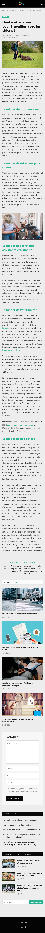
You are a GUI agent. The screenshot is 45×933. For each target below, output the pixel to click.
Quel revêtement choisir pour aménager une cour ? (22, 830)
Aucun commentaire (10, 37)
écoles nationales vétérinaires (20, 425)
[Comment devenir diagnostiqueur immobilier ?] (22, 704)
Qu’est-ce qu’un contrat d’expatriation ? (20, 613)
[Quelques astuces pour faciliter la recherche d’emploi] (22, 668)
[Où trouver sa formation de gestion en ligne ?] (22, 632)
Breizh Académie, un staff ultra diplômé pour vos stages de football (29, 888)
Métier (5, 17)
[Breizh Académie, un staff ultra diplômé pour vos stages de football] (8, 888)
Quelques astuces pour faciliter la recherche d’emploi (17, 684)
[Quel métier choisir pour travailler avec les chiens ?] (22, 54)
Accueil (23, 927)
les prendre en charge (12, 350)
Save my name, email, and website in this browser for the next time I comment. (22, 790)
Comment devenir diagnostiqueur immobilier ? (18, 720)
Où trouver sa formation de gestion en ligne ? (20, 648)
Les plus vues (29, 854)
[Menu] (3, 3)
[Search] (41, 3)
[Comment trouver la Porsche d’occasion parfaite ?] (8, 863)
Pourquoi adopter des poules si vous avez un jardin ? (29, 874)
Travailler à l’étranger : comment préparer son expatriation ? (12, 568)
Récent (18, 854)
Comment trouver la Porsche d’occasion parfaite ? (21, 820)
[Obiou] (22, 4)
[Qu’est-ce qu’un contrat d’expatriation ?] (22, 599)
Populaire (8, 854)
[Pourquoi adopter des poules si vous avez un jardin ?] (8, 876)
